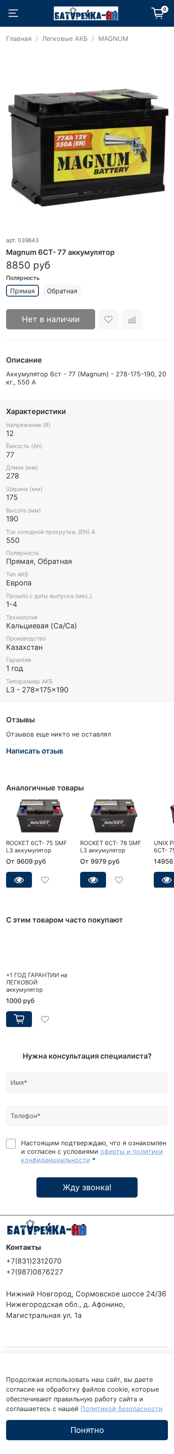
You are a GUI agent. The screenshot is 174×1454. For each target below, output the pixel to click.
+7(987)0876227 (34, 1272)
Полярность (23, 278)
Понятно (87, 1430)
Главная (19, 38)
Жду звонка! (87, 1187)
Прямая (22, 291)
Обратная (62, 291)
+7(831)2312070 (34, 1261)
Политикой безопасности (122, 1409)
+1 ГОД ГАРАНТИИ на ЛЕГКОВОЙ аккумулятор (36, 982)
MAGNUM (113, 38)
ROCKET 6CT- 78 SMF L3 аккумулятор (110, 846)
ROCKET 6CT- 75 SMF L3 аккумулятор (36, 846)
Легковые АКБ (65, 38)
